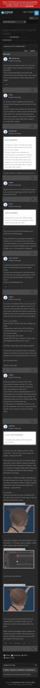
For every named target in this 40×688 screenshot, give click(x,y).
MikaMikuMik (14, 37)
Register (31, 12)
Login (24, 12)
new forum (29, 6)
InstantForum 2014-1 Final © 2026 (23, 682)
